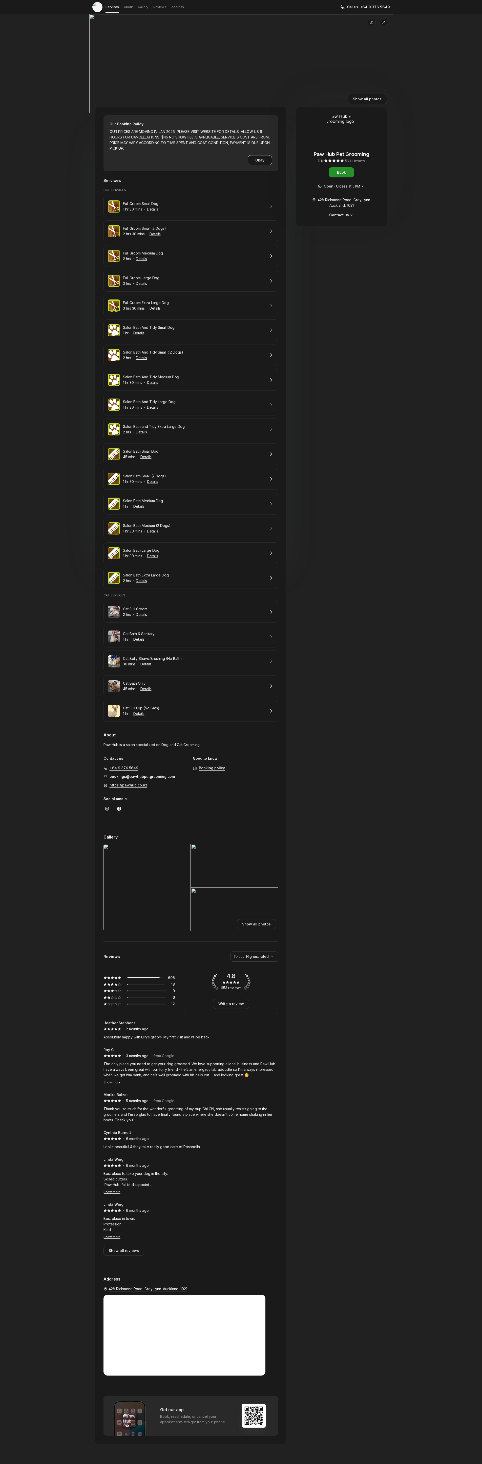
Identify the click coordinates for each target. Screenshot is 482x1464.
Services (112, 7)
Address (177, 7)
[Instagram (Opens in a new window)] (107, 809)
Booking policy (212, 768)
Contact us (339, 215)
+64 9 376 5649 (375, 7)
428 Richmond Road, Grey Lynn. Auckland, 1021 (344, 202)
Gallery (143, 7)
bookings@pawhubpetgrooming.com (142, 776)
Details (152, 209)
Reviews (159, 7)
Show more (111, 1082)
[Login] (384, 22)
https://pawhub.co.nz (128, 785)
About (128, 7)
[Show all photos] (241, 64)
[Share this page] (372, 22)
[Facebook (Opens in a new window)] (119, 809)
